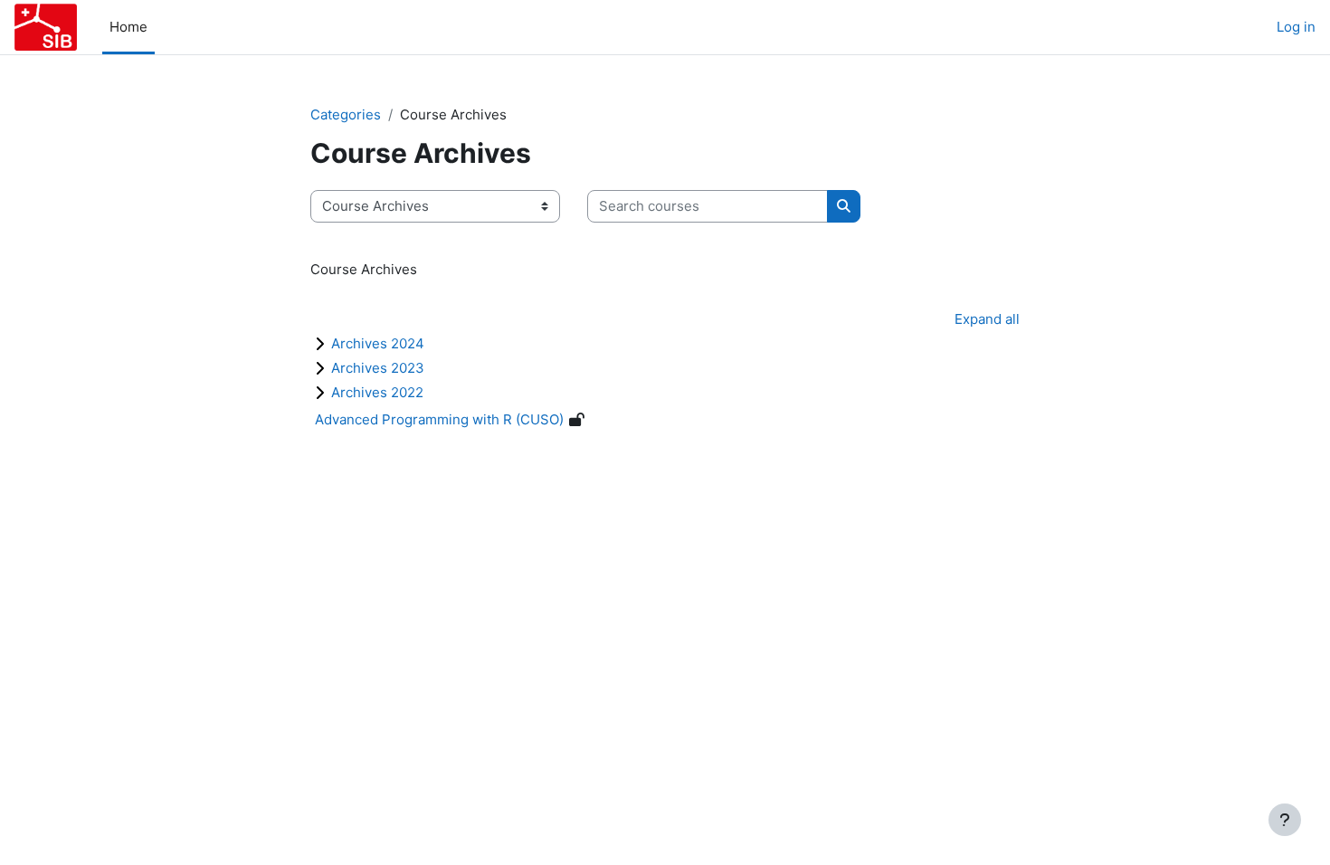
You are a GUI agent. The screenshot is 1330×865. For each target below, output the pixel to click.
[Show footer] (1284, 819)
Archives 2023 (377, 367)
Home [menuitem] (128, 26)
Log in (1296, 26)
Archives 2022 (377, 392)
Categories (345, 114)
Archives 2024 (377, 343)
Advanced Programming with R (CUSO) (439, 419)
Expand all (987, 319)
